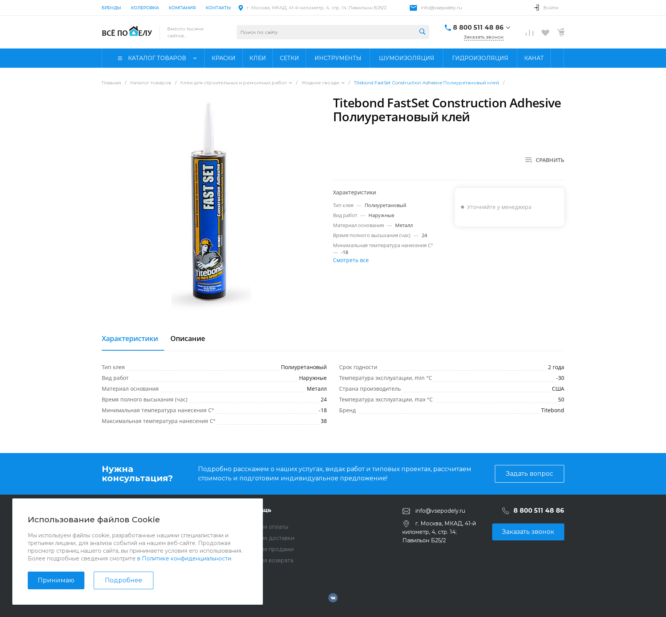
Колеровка (145, 7)
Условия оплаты (266, 526)
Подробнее (123, 580)
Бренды (111, 7)
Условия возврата (268, 560)
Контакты (218, 7)
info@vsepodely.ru (441, 7)
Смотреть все (351, 260)
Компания (182, 7)
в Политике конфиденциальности (184, 558)
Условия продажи (269, 549)
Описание (187, 338)
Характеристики (130, 338)
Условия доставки (269, 538)
